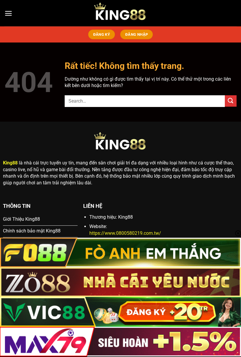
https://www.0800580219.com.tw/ (125, 233)
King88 (10, 163)
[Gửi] (231, 101)
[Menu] (8, 13)
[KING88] (120, 13)
